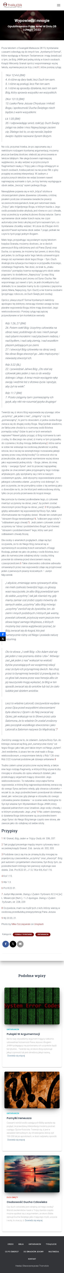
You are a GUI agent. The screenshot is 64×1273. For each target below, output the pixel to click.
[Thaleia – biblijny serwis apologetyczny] (13, 5)
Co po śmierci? (12, 1252)
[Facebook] (3, 634)
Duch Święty (12, 1197)
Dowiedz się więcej (16, 1055)
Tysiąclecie (51, 1244)
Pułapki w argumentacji (23, 1034)
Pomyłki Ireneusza (19, 1118)
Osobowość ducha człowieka (27, 1202)
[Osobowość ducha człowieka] (32, 1174)
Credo (11, 1244)
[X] (3, 639)
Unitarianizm (43, 934)
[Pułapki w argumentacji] (32, 1006)
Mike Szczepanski (21, 924)
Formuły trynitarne (23, 934)
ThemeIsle (44, 1266)
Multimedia (54, 1252)
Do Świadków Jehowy (34, 1252)
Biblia (21, 1244)
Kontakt (32, 1259)
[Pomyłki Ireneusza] (32, 1090)
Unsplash (39, 924)
